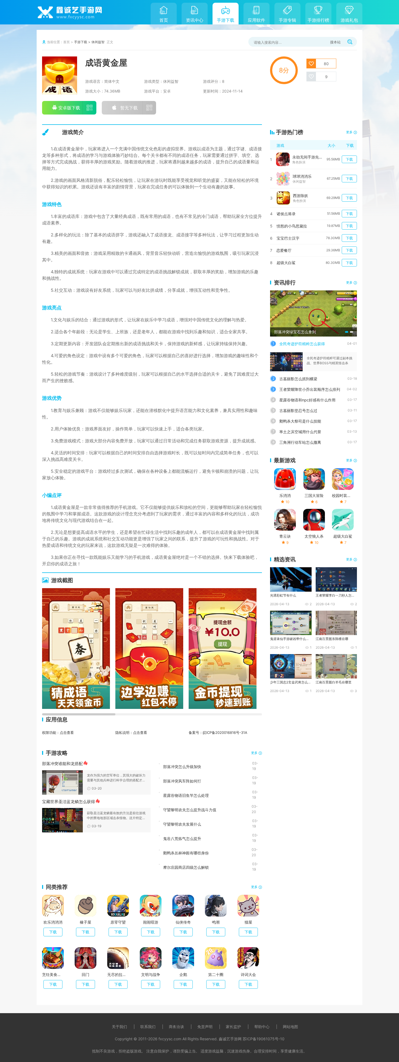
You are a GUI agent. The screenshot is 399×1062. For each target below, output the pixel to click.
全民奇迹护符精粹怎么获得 (302, 343)
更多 (254, 753)
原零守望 (118, 922)
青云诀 (285, 536)
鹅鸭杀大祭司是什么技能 (300, 421)
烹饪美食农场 (53, 974)
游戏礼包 (349, 20)
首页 (163, 20)
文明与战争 (150, 974)
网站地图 (290, 1026)
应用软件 (256, 20)
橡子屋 (85, 922)
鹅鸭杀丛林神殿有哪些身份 (186, 853)
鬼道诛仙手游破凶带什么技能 (290, 639)
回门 (85, 974)
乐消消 (285, 495)
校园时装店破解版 (343, 495)
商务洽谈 (176, 1026)
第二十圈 (215, 974)
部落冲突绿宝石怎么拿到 (295, 331)
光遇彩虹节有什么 (283, 595)
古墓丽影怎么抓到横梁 (298, 378)
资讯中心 (194, 20)
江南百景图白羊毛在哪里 (334, 682)
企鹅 (183, 974)
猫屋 (248, 922)
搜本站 (335, 42)
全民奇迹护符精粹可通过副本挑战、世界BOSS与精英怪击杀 (329, 360)
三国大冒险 (314, 495)
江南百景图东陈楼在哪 (332, 639)
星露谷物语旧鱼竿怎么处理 (186, 795)
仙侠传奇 (183, 922)
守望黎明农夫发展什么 (182, 824)
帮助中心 (262, 1026)
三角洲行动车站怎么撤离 (300, 442)
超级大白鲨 (342, 536)
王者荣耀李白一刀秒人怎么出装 (336, 595)
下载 (53, 932)
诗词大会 (248, 974)
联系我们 (148, 1026)
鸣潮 (216, 922)
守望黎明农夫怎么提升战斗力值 (189, 809)
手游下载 (225, 20)
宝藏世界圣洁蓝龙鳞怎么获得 (68, 801)
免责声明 (205, 1026)
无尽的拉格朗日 (118, 974)
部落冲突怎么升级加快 (182, 766)
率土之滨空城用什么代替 (300, 431)
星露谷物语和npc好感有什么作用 (307, 400)
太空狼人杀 (314, 536)
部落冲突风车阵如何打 (182, 781)
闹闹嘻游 (150, 922)
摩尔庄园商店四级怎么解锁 (186, 867)
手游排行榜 (318, 20)
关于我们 (119, 1026)
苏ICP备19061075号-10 (263, 1038)
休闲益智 (97, 42)
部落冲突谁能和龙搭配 (62, 763)
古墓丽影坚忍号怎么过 (298, 410)
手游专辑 (287, 20)
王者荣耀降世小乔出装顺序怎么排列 (309, 389)
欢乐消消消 (52, 922)
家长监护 (233, 1026)
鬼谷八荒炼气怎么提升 (182, 838)
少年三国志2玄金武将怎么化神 (290, 682)
